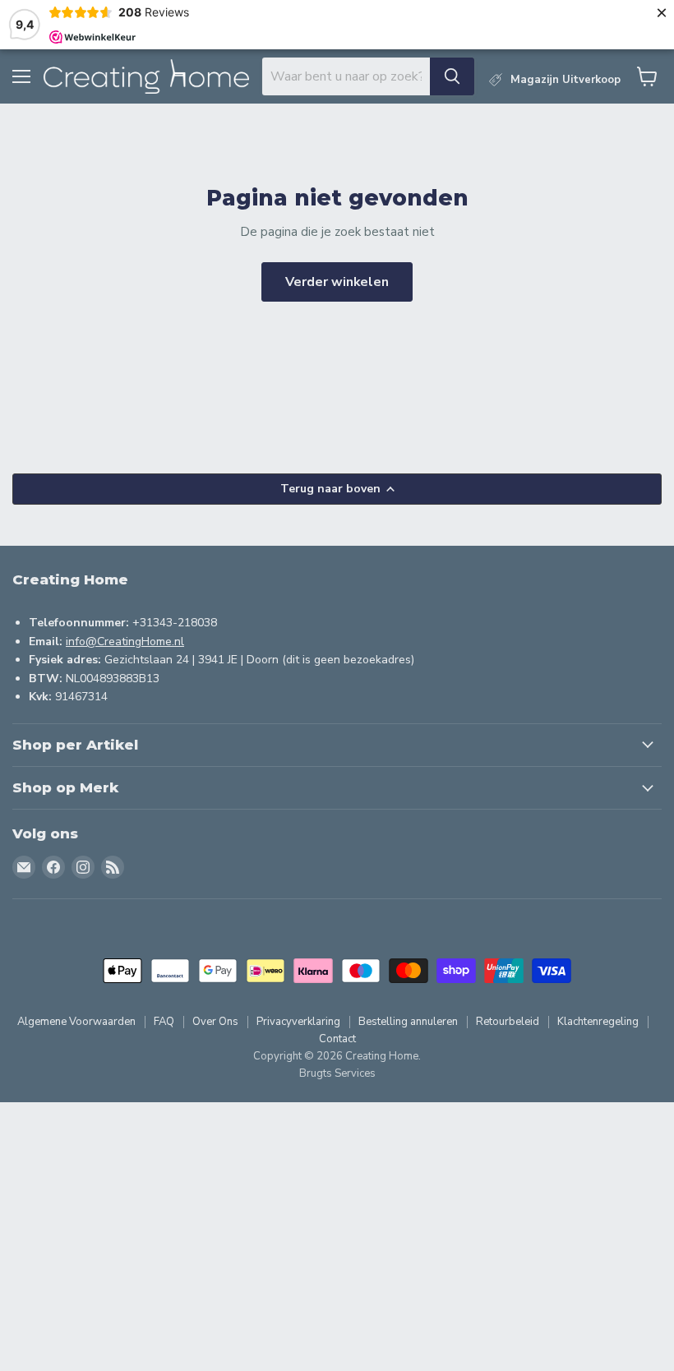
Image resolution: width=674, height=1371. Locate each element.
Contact (337, 1039)
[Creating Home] (146, 77)
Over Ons (215, 1021)
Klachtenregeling (598, 1021)
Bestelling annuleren (408, 1021)
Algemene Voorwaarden (76, 1021)
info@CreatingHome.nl (125, 641)
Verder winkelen (337, 282)
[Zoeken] (452, 76)
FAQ (164, 1021)
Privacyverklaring (298, 1021)
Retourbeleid (507, 1021)
